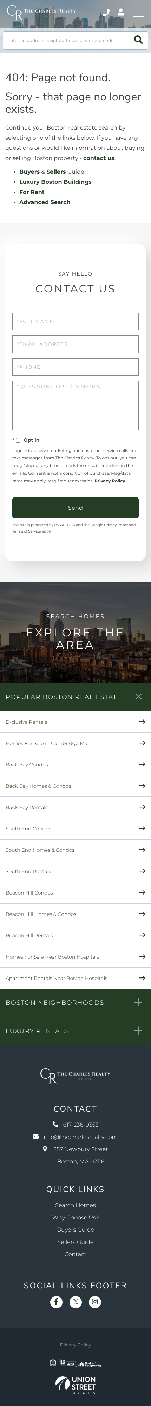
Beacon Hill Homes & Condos (41, 914)
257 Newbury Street (80, 1155)
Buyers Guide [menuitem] (75, 1230)
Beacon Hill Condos (29, 893)
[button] (138, 40)
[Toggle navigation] (138, 13)
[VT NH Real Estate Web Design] (75, 1385)
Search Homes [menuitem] (75, 1205)
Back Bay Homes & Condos (38, 786)
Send (75, 507)
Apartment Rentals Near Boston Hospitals (56, 978)
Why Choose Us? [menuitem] (75, 1217)
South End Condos (28, 829)
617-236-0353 (107, 12)
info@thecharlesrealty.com (81, 1137)
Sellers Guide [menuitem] (76, 1242)
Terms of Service (26, 531)
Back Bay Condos (27, 764)
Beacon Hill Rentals (29, 935)
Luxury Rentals (37, 1031)
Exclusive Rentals (26, 722)
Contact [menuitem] (76, 1254)
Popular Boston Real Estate (64, 697)
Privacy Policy (109, 481)
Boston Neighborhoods (55, 1003)
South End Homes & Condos (40, 850)
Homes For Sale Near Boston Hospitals (52, 957)
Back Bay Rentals (27, 807)
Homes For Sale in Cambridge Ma (46, 743)
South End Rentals (28, 871)
